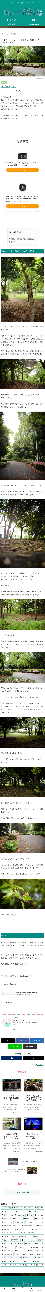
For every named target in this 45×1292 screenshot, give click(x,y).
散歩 (14, 86)
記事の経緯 (7, 97)
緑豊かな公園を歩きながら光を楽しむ (23, 239)
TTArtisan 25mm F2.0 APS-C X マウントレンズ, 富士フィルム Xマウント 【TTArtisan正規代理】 (22, 197)
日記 (4, 82)
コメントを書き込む (22, 1192)
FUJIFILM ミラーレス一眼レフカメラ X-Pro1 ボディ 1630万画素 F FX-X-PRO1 (22, 164)
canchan (16, 1017)
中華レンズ (6, 86)
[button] (30, 1046)
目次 (14, 232)
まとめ (13, 242)
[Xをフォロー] (17, 1029)
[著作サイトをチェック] (14, 1029)
